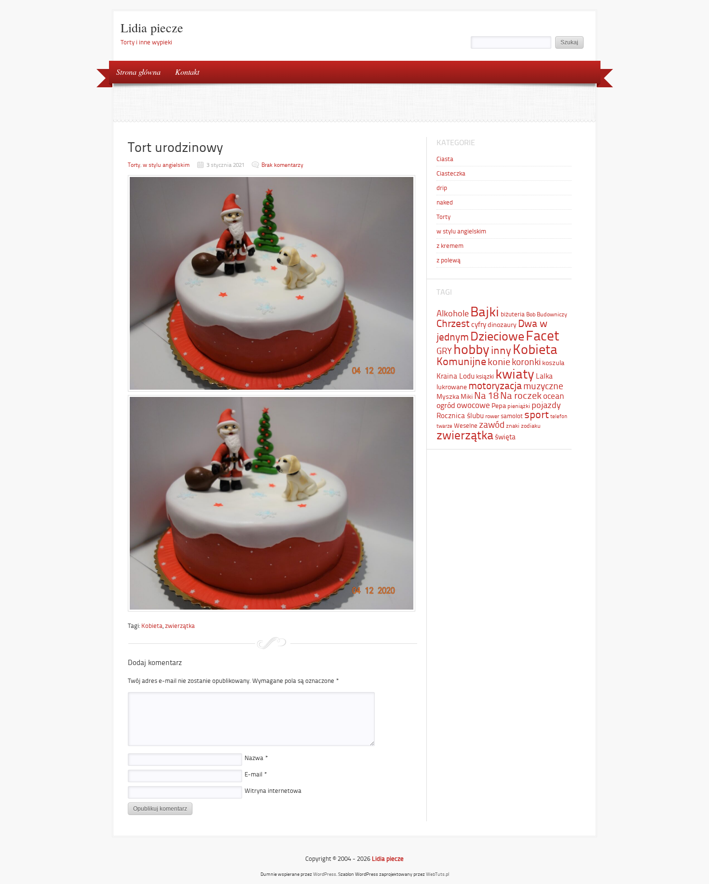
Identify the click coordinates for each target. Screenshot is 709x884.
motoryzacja (495, 386)
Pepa (498, 405)
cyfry (478, 324)
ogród (445, 405)
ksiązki (485, 376)
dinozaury (502, 324)
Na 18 (486, 395)
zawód (491, 424)
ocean (553, 396)
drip (441, 187)
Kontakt (187, 72)
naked (444, 202)
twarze (444, 426)
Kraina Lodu (455, 376)
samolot (512, 416)
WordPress (324, 874)
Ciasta (444, 159)
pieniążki (518, 406)
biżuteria (513, 314)
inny (501, 350)
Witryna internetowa (273, 790)
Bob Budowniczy (546, 314)
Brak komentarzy (282, 165)
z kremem (450, 245)
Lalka (544, 376)
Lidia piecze (152, 27)
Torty (134, 165)
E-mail (256, 774)
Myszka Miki (454, 397)
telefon (558, 416)
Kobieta (152, 625)
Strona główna (138, 72)
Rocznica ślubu (460, 415)
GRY (444, 351)
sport (536, 414)
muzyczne (543, 386)
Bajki (484, 312)
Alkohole (452, 313)
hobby (471, 349)
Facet (542, 335)
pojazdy (546, 405)
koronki (526, 361)
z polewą (448, 260)
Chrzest (453, 323)
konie (499, 361)
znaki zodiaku (523, 425)
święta (505, 437)
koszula (553, 362)
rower (492, 416)
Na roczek (521, 395)
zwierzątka (180, 625)
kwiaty (514, 374)
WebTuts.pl (437, 874)
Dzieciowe (497, 336)
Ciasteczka (450, 173)
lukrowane (451, 386)
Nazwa (256, 758)
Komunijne (461, 361)
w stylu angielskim (166, 165)
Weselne (465, 425)
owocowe (473, 405)
